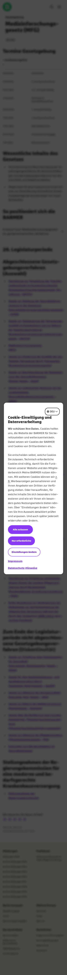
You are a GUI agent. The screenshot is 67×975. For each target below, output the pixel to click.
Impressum (15, 561)
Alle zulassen (20, 529)
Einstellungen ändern (24, 551)
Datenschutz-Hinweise (22, 568)
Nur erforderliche (21, 540)
